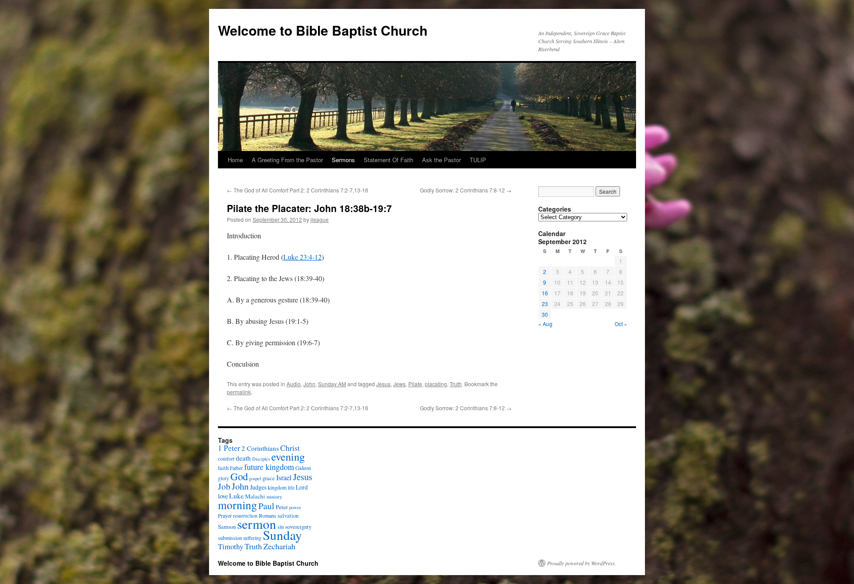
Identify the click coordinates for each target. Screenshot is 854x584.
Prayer (225, 515)
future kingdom (269, 466)
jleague (319, 219)
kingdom (277, 487)
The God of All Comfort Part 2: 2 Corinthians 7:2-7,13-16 (297, 190)
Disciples (261, 459)
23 (545, 303)
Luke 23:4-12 (302, 256)
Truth (456, 384)
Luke (236, 495)
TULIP (478, 159)
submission (230, 537)
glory (223, 478)
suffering (252, 538)
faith (223, 468)
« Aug (545, 323)
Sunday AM (332, 384)
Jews (399, 384)
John (309, 384)
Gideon (303, 467)
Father (236, 468)
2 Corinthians (260, 448)
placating (436, 384)
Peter (282, 507)
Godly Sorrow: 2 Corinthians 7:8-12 (466, 190)
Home (235, 159)
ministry (274, 497)
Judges (258, 487)
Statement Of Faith (388, 159)
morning (237, 504)
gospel (255, 478)
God (239, 476)
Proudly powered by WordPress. (581, 563)
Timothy (230, 546)
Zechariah (279, 546)
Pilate (415, 384)
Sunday (282, 534)
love (223, 496)
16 (545, 293)
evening (288, 456)
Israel (284, 477)
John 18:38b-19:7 (353, 208)
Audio (293, 384)
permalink (239, 392)
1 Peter (229, 448)
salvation (288, 515)
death (243, 457)
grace (268, 478)
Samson (227, 527)
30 (545, 314)
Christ (290, 448)
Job (224, 486)
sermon (256, 523)
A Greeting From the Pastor (287, 159)
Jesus (383, 384)
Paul (266, 506)
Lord (302, 487)
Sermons (343, 159)
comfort (226, 458)
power (295, 507)
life (291, 487)
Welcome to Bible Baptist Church (322, 30)
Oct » (621, 323)
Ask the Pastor (441, 159)
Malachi (255, 496)
